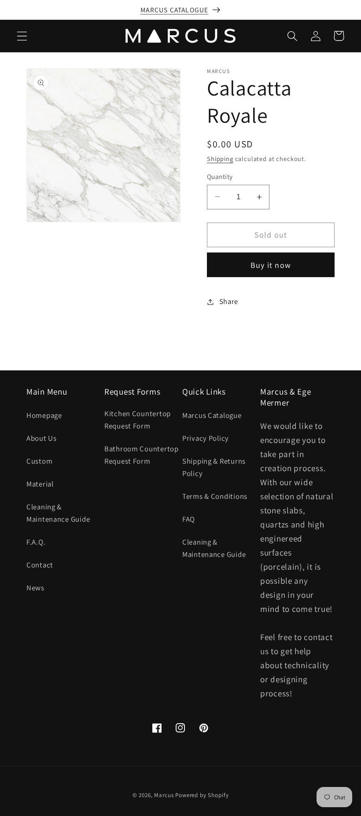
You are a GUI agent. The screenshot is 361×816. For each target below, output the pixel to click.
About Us (41, 438)
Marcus (163, 795)
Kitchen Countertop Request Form (137, 420)
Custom (39, 461)
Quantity (220, 176)
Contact (39, 565)
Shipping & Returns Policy (214, 467)
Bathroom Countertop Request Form (141, 455)
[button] (22, 36)
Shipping (220, 158)
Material (40, 484)
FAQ (188, 519)
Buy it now (270, 265)
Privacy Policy (205, 438)
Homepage (44, 415)
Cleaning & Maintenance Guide (58, 513)
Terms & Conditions (214, 496)
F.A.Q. (35, 542)
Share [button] (228, 301)
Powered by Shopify (201, 795)
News (35, 588)
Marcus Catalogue (212, 415)
